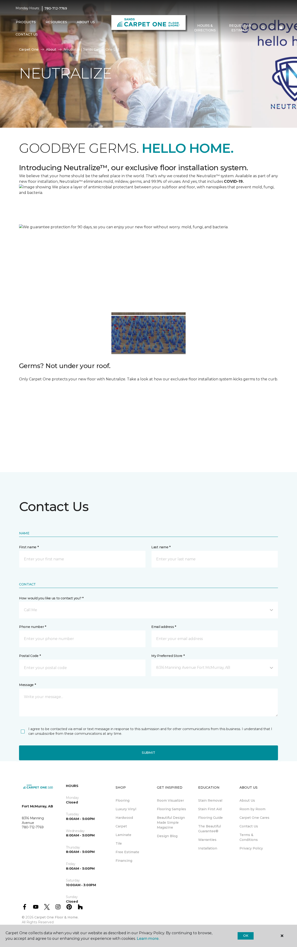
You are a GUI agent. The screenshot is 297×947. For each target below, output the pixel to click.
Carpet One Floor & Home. (56, 917)
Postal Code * (30, 655)
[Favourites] (272, 28)
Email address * (163, 626)
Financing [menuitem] (124, 861)
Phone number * (32, 626)
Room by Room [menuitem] (252, 809)
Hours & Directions (205, 27)
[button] (263, 28)
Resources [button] (56, 22)
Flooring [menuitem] (122, 800)
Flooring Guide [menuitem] (210, 818)
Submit (148, 753)
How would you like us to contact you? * (51, 598)
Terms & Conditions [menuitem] (248, 837)
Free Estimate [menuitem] (127, 852)
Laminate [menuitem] (123, 835)
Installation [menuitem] (207, 848)
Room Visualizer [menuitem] (170, 800)
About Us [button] (86, 22)
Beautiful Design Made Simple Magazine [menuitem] (171, 822)
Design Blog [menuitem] (167, 836)
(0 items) (280, 27)
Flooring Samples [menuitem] (171, 809)
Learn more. (148, 938)
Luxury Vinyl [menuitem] (126, 809)
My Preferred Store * (167, 655)
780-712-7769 (56, 8)
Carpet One (29, 49)
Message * (27, 684)
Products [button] (26, 22)
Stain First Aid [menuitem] (210, 809)
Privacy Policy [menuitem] (251, 848)
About (51, 49)
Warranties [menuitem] (207, 840)
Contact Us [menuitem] (27, 34)
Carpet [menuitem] (121, 826)
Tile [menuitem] (119, 843)
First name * (29, 547)
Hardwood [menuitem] (124, 818)
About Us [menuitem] (247, 800)
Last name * (161, 547)
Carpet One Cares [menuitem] (254, 818)
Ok (245, 936)
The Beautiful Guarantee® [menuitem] (209, 828)
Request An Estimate (240, 27)
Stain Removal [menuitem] (210, 800)
